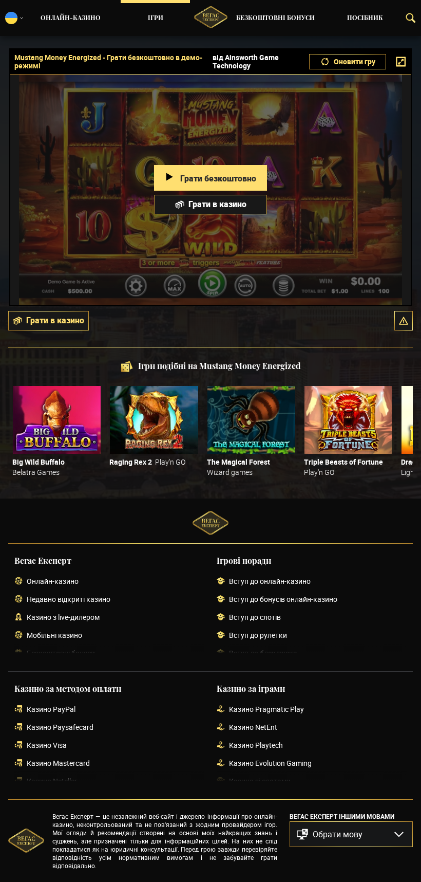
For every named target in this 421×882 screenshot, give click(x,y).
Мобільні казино (54, 635)
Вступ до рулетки (258, 635)
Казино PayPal (51, 709)
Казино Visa (47, 745)
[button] (403, 320)
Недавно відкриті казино (68, 599)
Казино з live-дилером (63, 617)
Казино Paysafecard (60, 727)
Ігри (155, 18)
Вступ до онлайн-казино (270, 581)
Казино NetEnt (253, 727)
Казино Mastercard (58, 763)
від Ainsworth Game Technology (246, 61)
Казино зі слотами (260, 781)
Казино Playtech (256, 745)
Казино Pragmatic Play (266, 709)
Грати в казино (217, 204)
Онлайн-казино (71, 18)
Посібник (365, 18)
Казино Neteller (52, 781)
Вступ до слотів (255, 617)
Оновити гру (354, 61)
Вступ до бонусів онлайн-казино (283, 599)
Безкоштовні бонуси (275, 18)
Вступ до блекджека (263, 653)
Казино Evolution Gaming (270, 763)
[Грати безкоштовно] (56, 419)
